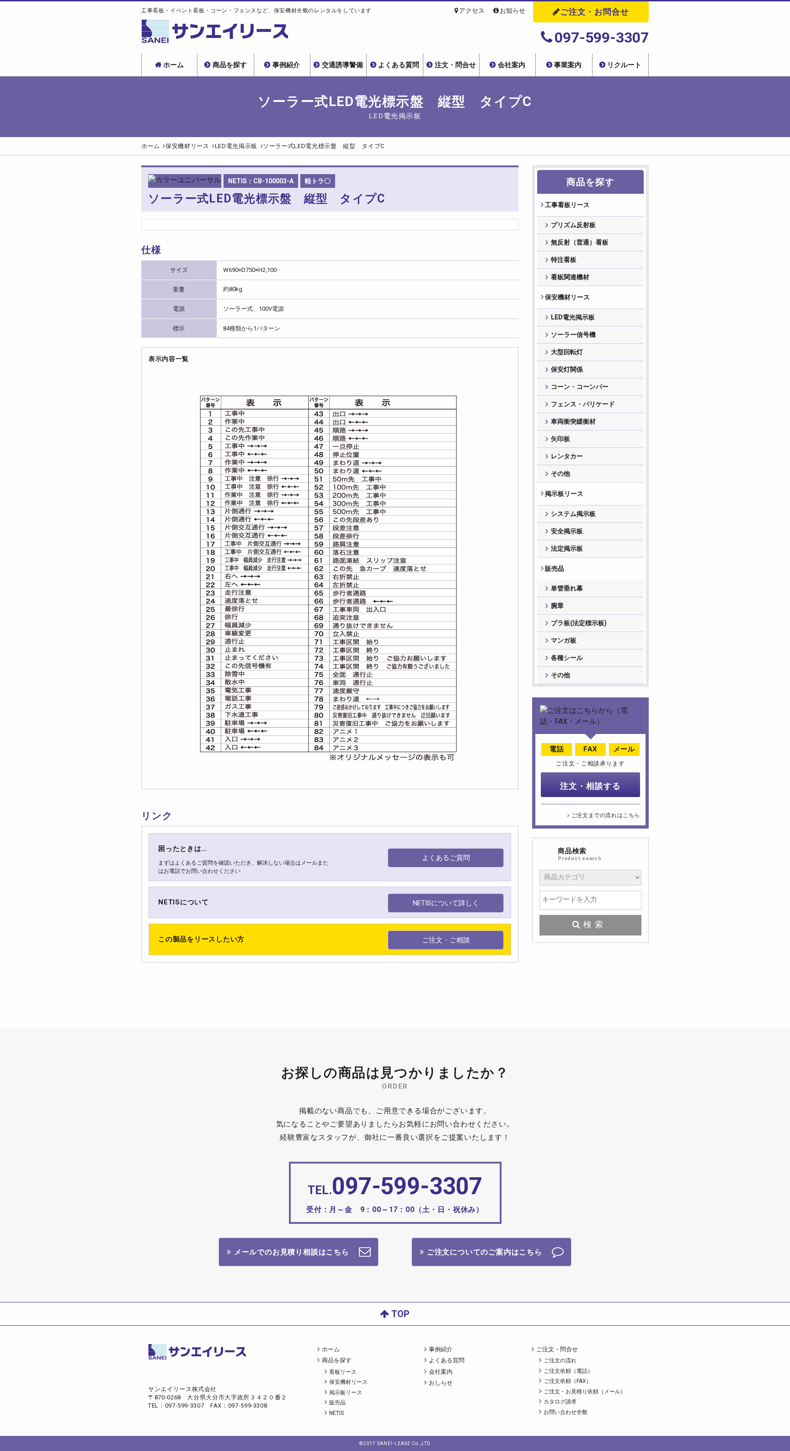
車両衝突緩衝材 (573, 421)
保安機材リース (567, 297)
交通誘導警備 (342, 65)
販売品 (554, 568)
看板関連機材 (570, 277)
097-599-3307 (602, 37)
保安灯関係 (567, 369)
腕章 (557, 605)
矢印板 (560, 438)
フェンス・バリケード (583, 404)
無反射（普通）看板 (580, 242)
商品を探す (230, 65)
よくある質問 (398, 65)
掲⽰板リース (564, 493)
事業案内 (568, 65)
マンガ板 (563, 640)
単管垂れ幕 (567, 588)
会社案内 (511, 65)
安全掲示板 (567, 531)
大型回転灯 (567, 352)
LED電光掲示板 (573, 317)
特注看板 (563, 259)
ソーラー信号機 (573, 334)
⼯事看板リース (567, 204)
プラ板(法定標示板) (579, 623)
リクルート (624, 65)
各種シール (567, 657)
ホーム (173, 65)
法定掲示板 (567, 548)
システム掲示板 (573, 513)
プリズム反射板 (573, 225)
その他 (560, 473)
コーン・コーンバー (580, 386)
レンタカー (567, 456)
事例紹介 (286, 65)
